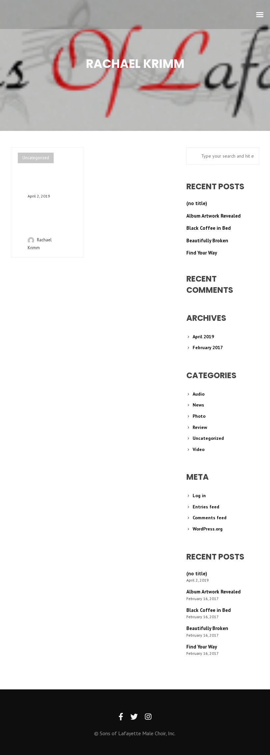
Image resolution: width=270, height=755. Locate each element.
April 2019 (203, 337)
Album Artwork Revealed (213, 216)
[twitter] (134, 717)
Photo (199, 416)
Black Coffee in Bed (208, 228)
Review (200, 427)
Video (198, 449)
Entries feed (206, 507)
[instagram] (148, 717)
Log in (199, 495)
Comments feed (210, 518)
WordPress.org (208, 529)
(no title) (196, 203)
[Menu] (260, 14)
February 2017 (208, 347)
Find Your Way (201, 253)
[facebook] (121, 717)
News (198, 405)
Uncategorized (35, 158)
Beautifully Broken (207, 240)
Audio (198, 394)
